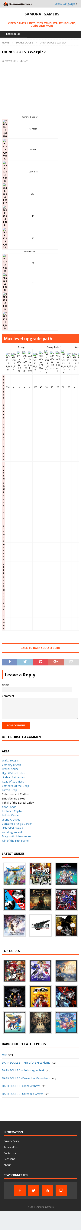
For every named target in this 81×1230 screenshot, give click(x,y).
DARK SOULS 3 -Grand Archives (21, 1086)
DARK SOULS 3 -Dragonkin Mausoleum (26, 1078)
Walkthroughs (10, 760)
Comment (8, 696)
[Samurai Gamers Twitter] (33, 1190)
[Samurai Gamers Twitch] (61, 1190)
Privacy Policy (11, 1141)
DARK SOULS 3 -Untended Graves (22, 1094)
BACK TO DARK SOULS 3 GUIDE (40, 648)
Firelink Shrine (10, 769)
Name (5, 685)
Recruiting (9, 1159)
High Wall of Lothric (14, 773)
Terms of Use (11, 1147)
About (7, 1165)
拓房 (25, 60)
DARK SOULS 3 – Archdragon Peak (23, 1070)
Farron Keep (9, 790)
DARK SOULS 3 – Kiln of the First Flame (26, 1062)
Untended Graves (12, 828)
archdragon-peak (12, 832)
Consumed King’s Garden (17, 823)
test (4, 1055)
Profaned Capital (12, 811)
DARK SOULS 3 (13, 34)
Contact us (10, 1153)
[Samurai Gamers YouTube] (47, 1190)
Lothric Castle (10, 815)
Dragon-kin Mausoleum (16, 836)
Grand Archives (11, 819)
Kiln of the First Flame (15, 840)
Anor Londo (9, 807)
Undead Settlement (13, 777)
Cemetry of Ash (11, 765)
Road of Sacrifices (13, 781)
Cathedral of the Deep (15, 786)
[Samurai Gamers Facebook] (20, 1190)
